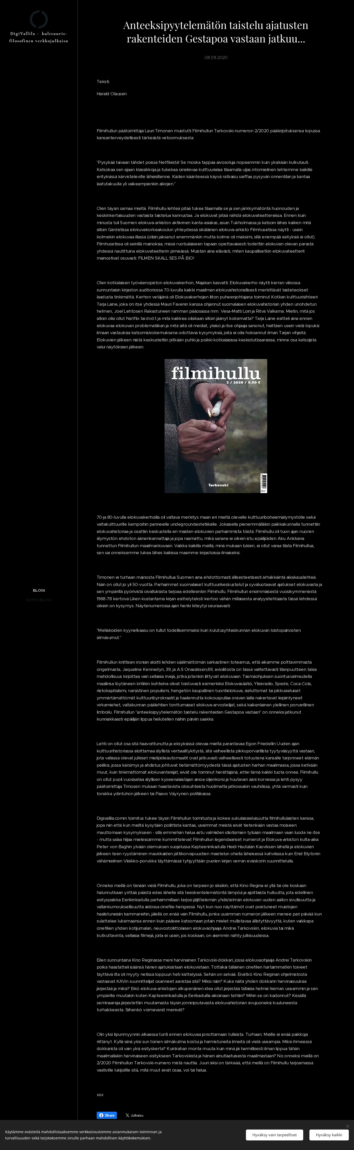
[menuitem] (39, 590)
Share (109, 1115)
